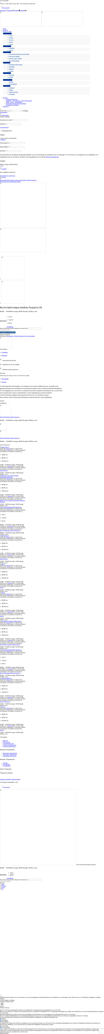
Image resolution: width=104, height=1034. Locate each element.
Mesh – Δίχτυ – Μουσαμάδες (14, 102)
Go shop (4, 177)
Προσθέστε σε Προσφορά (8, 332)
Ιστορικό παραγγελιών (9, 746)
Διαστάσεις (3, 321)
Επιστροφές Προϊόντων (9, 756)
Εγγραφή (3, 161)
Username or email (6, 120)
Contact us (6, 106)
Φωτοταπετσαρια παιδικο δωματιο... (10, 417)
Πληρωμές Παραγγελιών (10, 754)
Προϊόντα (7, 31)
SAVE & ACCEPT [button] (4, 1033)
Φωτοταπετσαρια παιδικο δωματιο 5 (10, 530)
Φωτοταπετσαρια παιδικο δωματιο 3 (10, 673)
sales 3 (2, 616)
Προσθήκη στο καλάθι (5, 330)
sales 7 (2, 587)
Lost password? (4, 127)
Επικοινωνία (5, 8)
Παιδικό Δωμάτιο (31, 180)
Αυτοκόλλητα (12, 180)
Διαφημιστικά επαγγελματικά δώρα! (16, 103)
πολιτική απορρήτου (52, 157)
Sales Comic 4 (4, 470)
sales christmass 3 (5, 701)
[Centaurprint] (5, 348)
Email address (5, 147)
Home (4, 28)
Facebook (3, 139)
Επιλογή (8, 448)
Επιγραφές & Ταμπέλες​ (12, 105)
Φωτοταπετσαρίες (21, 180)
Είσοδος (2, 134)
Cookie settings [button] (4, 1000)
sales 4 (2, 730)
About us (5, 30)
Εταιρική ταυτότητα (11, 99)
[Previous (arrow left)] (0, 996)
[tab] (5, 379)
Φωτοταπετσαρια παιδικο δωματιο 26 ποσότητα (13, 328)
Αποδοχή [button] (12, 1000)
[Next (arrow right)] (2, 996)
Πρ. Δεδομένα (7, 766)
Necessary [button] (3, 1018)
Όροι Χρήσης (6, 764)
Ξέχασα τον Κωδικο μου (9, 745)
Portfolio (5, 98)
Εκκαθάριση (10, 327)
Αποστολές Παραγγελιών (10, 753)
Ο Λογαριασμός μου (8, 743)
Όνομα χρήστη (5, 143)
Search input (3, 111)
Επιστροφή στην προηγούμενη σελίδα (10, 181)
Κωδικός (3, 124)
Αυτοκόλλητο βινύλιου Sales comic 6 (10, 644)
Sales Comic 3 (4, 559)
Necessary (5, 1020)
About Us (5, 740)
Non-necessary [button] (4, 1026)
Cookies (5, 763)
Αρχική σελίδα (4, 180)
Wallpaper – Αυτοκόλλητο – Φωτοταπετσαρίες (19, 101)
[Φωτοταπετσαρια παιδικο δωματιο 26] (38, 864)
